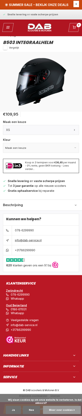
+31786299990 (25, 250)
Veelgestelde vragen (25, 320)
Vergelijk (14, 47)
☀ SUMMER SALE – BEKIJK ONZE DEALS (36, 5)
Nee (31, 409)
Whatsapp (17, 298)
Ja (13, 409)
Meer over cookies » (62, 409)
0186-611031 (18, 309)
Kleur (7, 139)
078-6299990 (24, 230)
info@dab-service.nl (28, 240)
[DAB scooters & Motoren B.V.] (39, 27)
